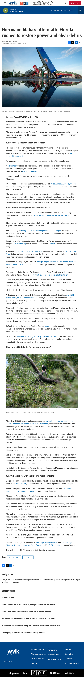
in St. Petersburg (19, 244)
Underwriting (69, 654)
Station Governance (54, 659)
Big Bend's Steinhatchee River (30, 251)
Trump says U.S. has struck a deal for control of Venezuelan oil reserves (28, 619)
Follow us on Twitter (37, 649)
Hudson (52, 244)
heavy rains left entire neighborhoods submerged (41, 231)
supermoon (12, 166)
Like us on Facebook (37, 659)
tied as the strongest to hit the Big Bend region (51, 215)
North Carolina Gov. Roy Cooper (63, 184)
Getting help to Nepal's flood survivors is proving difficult (23, 633)
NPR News (28, 557)
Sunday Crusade (8, 598)
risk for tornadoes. (29, 171)
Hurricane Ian (20, 484)
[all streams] (81, 10)
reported (48, 326)
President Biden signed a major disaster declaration (38, 336)
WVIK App (34, 663)
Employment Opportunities (52, 649)
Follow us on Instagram (38, 654)
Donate (76, 3)
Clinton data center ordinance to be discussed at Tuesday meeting (26, 612)
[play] (5, 10)
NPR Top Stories (14, 557)
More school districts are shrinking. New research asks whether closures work (31, 626)
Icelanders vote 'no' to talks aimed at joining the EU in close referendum (28, 605)
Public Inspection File (54, 655)
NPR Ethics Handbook (72, 663)
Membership (69, 649)
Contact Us (68, 659)
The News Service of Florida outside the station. (48, 275)
